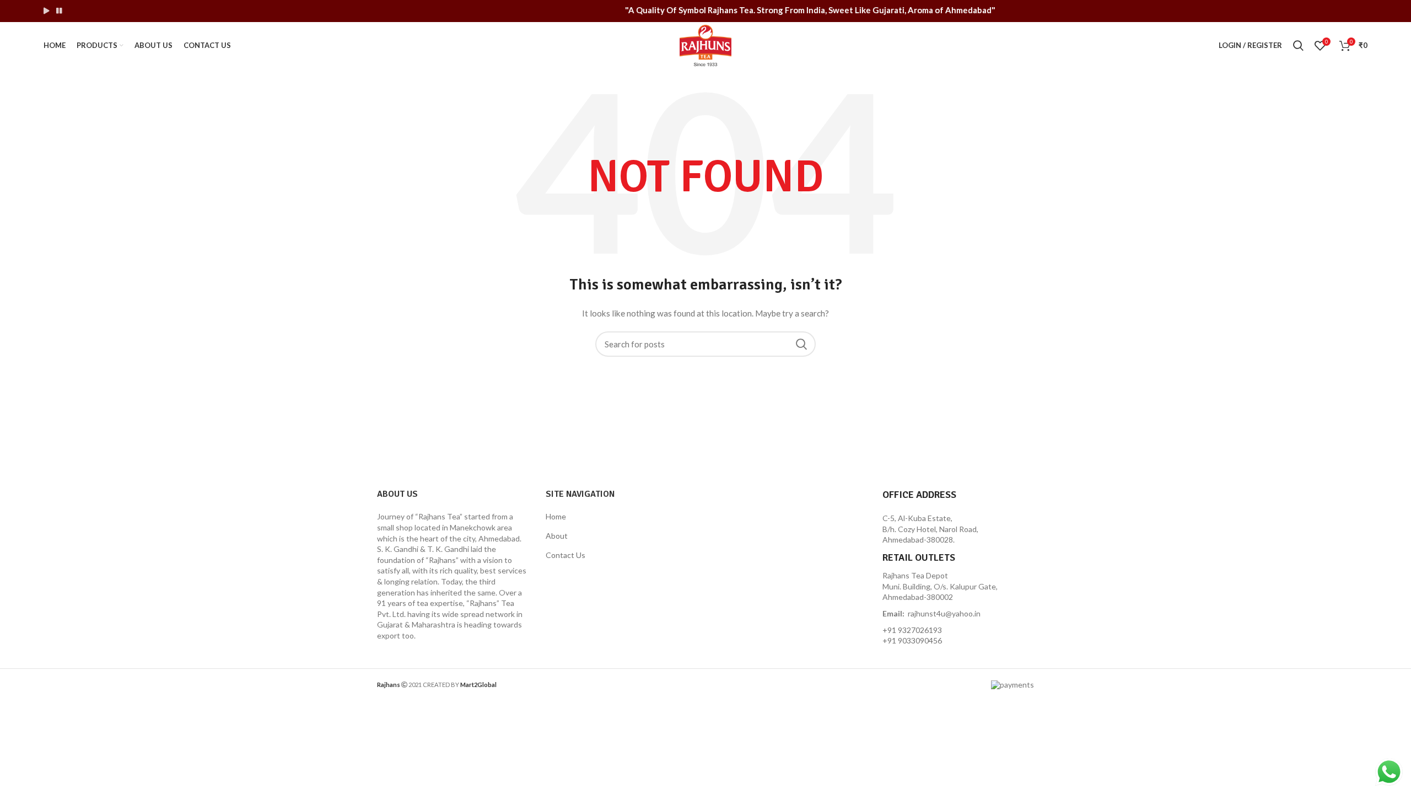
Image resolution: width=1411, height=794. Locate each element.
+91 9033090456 (912, 640)
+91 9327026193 (912, 630)
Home (556, 516)
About (557, 535)
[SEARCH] (801, 344)
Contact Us (565, 555)
